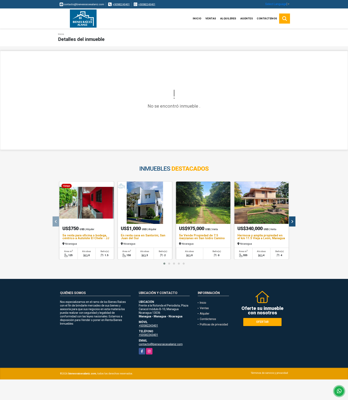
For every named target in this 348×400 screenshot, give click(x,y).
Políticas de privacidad (214, 324)
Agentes (246, 18)
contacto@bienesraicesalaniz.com (161, 344)
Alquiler (204, 313)
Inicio (197, 18)
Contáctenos (267, 18)
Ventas (210, 18)
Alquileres (228, 18)
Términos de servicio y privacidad (269, 373)
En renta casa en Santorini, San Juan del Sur (143, 237)
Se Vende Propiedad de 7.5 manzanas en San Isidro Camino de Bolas (202, 238)
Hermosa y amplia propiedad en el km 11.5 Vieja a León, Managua (261, 237)
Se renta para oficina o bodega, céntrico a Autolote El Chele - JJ (85, 237)
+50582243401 (121, 4)
